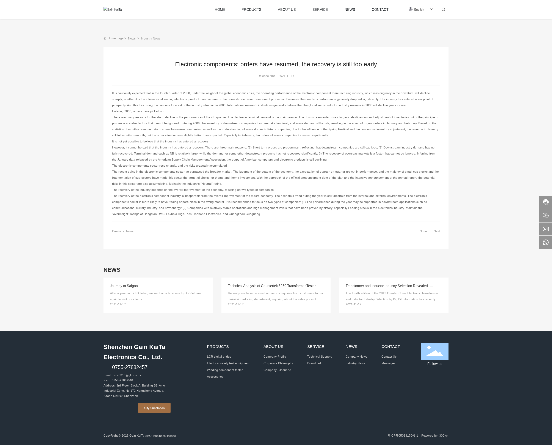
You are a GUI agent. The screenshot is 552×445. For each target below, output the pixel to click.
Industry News (150, 38)
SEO (148, 435)
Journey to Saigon (124, 286)
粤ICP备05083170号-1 (402, 435)
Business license (164, 435)
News (132, 38)
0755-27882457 (129, 367)
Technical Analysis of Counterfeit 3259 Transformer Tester (272, 286)
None (129, 231)
